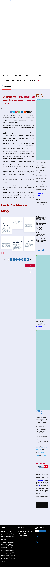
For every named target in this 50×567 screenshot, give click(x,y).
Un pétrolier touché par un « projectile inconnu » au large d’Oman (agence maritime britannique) (41, 218)
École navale (44, 455)
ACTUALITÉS (7, 91)
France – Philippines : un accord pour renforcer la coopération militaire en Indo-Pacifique (29, 239)
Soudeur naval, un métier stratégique (17, 220)
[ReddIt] (25, 112)
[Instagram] (42, 537)
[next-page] (3, 253)
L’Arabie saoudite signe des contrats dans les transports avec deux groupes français (41, 234)
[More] (33, 112)
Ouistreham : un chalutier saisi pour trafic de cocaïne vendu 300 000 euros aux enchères (6, 239)
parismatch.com (41, 480)
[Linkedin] (22, 112)
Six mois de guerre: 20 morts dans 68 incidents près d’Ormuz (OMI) (41, 223)
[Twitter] (13, 112)
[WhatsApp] (19, 112)
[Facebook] (11, 112)
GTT (39, 485)
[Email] (27, 112)
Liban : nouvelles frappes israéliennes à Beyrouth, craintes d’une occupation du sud (29, 221)
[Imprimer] (30, 112)
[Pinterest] (16, 112)
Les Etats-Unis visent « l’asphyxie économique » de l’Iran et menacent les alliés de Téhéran (41, 240)
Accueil (3, 91)
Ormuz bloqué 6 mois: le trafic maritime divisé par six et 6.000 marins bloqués (42, 228)
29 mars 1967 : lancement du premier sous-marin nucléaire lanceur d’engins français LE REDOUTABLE (17, 240)
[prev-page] (1, 253)
